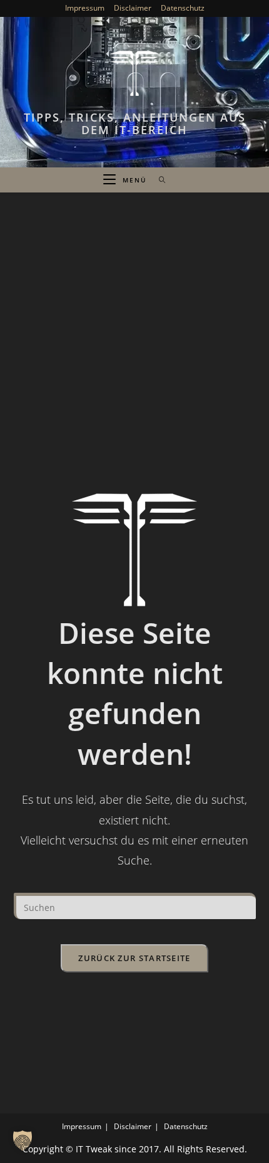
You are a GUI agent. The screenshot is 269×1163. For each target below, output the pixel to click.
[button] (22, 1140)
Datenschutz (183, 8)
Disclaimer (132, 8)
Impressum (84, 8)
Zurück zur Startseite (134, 958)
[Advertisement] (134, 333)
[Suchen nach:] (158, 180)
